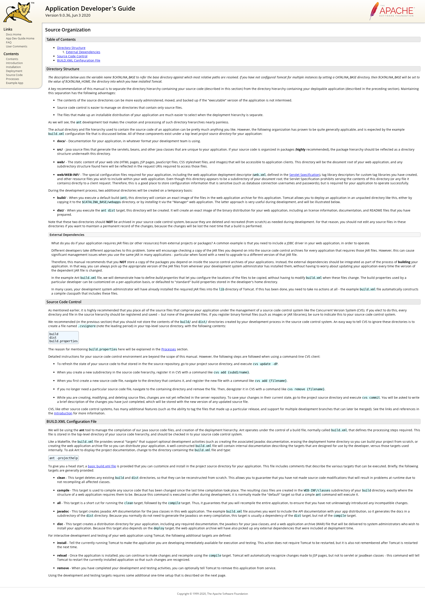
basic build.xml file (102, 466)
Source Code (14, 75)
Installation (13, 67)
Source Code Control (72, 56)
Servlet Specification (304, 175)
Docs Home (13, 34)
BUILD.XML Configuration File (78, 60)
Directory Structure (71, 48)
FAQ (9, 42)
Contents (12, 59)
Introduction (14, 63)
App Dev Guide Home (20, 38)
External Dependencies (83, 52)
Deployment (14, 71)
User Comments (16, 46)
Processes (12, 79)
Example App (14, 83)
